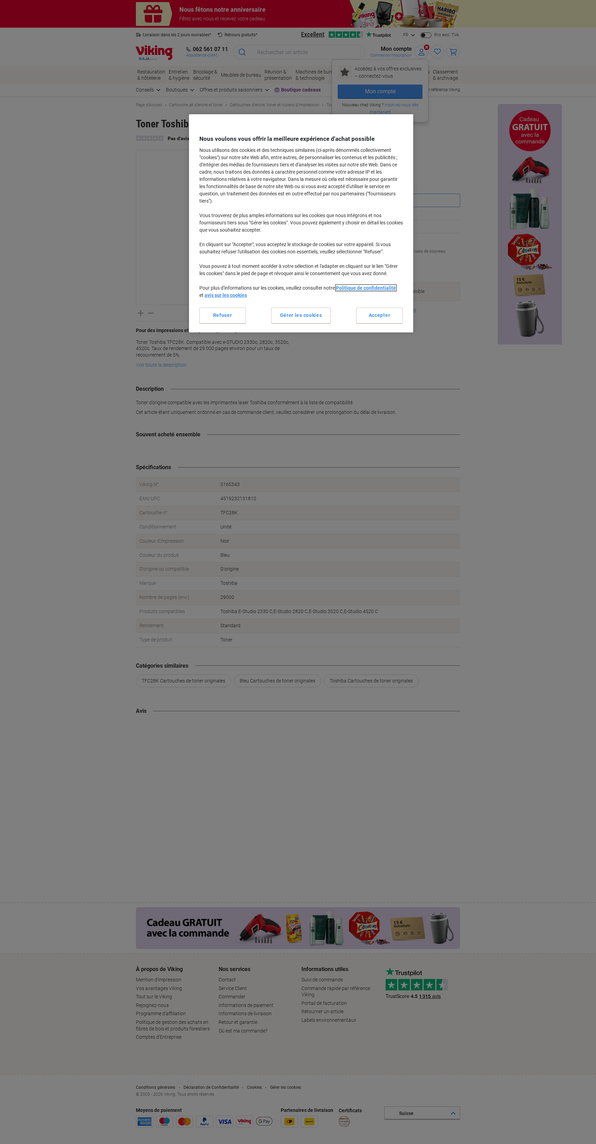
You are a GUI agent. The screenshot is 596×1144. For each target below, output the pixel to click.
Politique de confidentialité (366, 288)
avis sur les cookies (226, 295)
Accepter (379, 315)
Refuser (222, 315)
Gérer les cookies (301, 315)
